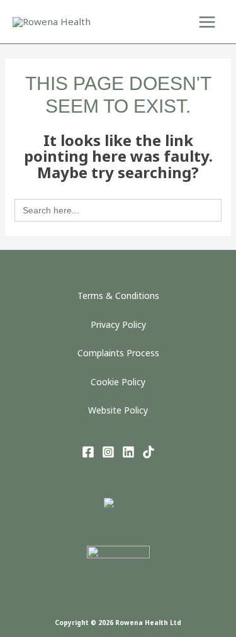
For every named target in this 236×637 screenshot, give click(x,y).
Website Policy (118, 410)
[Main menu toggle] (207, 21)
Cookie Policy (118, 382)
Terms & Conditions (118, 296)
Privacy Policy (118, 324)
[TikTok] (148, 452)
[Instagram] (108, 452)
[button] (160, 21)
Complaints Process (118, 353)
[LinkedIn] (128, 452)
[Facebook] (88, 452)
